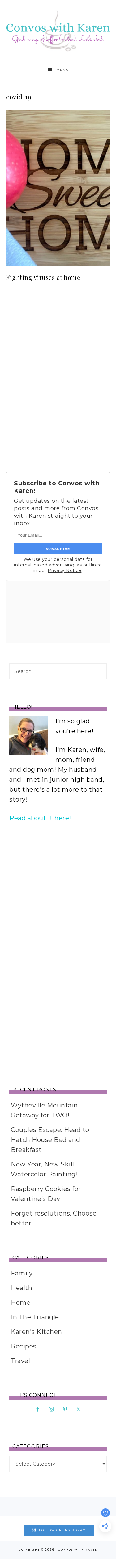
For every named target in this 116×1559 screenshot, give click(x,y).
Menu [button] (62, 70)
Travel (20, 1361)
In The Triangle (35, 1317)
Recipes (24, 1346)
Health (21, 1288)
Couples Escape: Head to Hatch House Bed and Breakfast (50, 1139)
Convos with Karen (58, 31)
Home (20, 1302)
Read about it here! (40, 818)
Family (21, 1273)
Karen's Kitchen (36, 1331)
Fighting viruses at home (43, 277)
